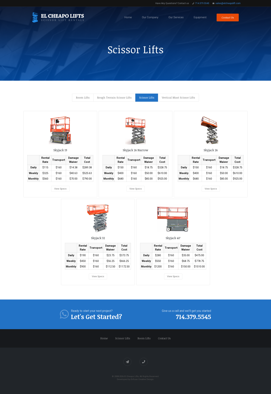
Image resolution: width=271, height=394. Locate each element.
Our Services (176, 17)
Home (128, 17)
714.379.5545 (202, 3)
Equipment (200, 17)
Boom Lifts (83, 97)
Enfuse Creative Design (142, 379)
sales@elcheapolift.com (228, 3)
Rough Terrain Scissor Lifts (114, 97)
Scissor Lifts (122, 338)
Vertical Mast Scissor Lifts (178, 97)
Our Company (150, 17)
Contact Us (228, 17)
